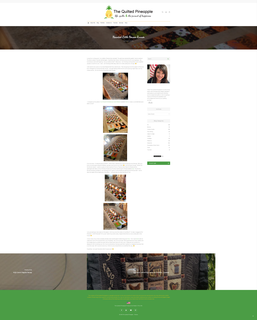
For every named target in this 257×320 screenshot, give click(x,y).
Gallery (149, 136)
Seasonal (149, 143)
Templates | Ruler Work (153, 145)
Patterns (149, 140)
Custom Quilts (150, 129)
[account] (166, 12)
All (148, 124)
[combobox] (158, 114)
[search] (162, 12)
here (126, 101)
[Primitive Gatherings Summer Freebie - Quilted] (151, 271)
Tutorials (149, 149)
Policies (136, 314)
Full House (103, 101)
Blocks (149, 127)
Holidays (149, 138)
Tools (148, 147)
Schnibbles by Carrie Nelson (113, 101)
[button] (158, 163)
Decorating (150, 131)
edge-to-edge (150, 133)
